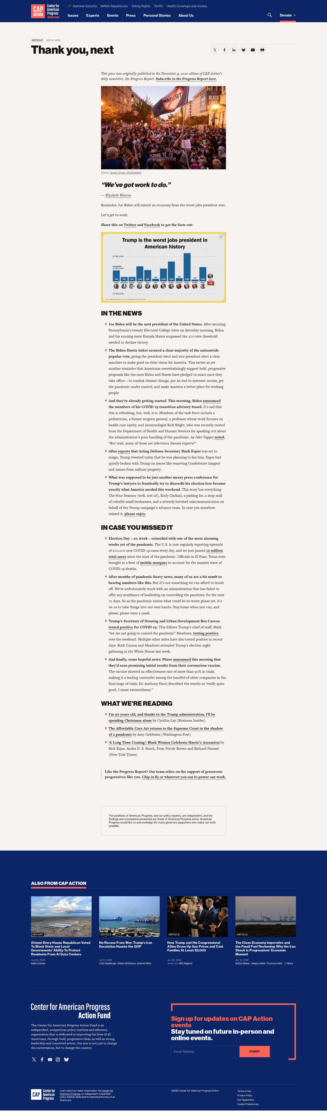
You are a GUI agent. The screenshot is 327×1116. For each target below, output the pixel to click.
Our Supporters (245, 1099)
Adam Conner (38, 963)
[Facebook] (42, 1059)
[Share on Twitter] (215, 50)
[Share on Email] (253, 50)
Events (112, 15)
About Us (186, 15)
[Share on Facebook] (224, 50)
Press (131, 15)
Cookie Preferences (248, 1104)
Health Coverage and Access (187, 6)
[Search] (270, 17)
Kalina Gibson (242, 963)
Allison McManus (127, 963)
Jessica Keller (258, 963)
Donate (286, 15)
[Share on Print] (262, 50)
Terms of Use (244, 1091)
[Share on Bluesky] (243, 50)
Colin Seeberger (107, 963)
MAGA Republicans (114, 6)
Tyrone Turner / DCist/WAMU (125, 172)
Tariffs (158, 6)
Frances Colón (274, 963)
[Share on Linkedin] (234, 50)
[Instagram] (58, 1059)
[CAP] (43, 1095)
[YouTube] (50, 1059)
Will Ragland (185, 963)
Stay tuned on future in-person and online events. (222, 1028)
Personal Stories (157, 15)
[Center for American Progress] (38, 11)
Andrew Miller (144, 963)
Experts (92, 15)
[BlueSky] (66, 1059)
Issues (73, 15)
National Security (85, 6)
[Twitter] (34, 1059)
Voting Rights (141, 6)
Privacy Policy (244, 1095)
